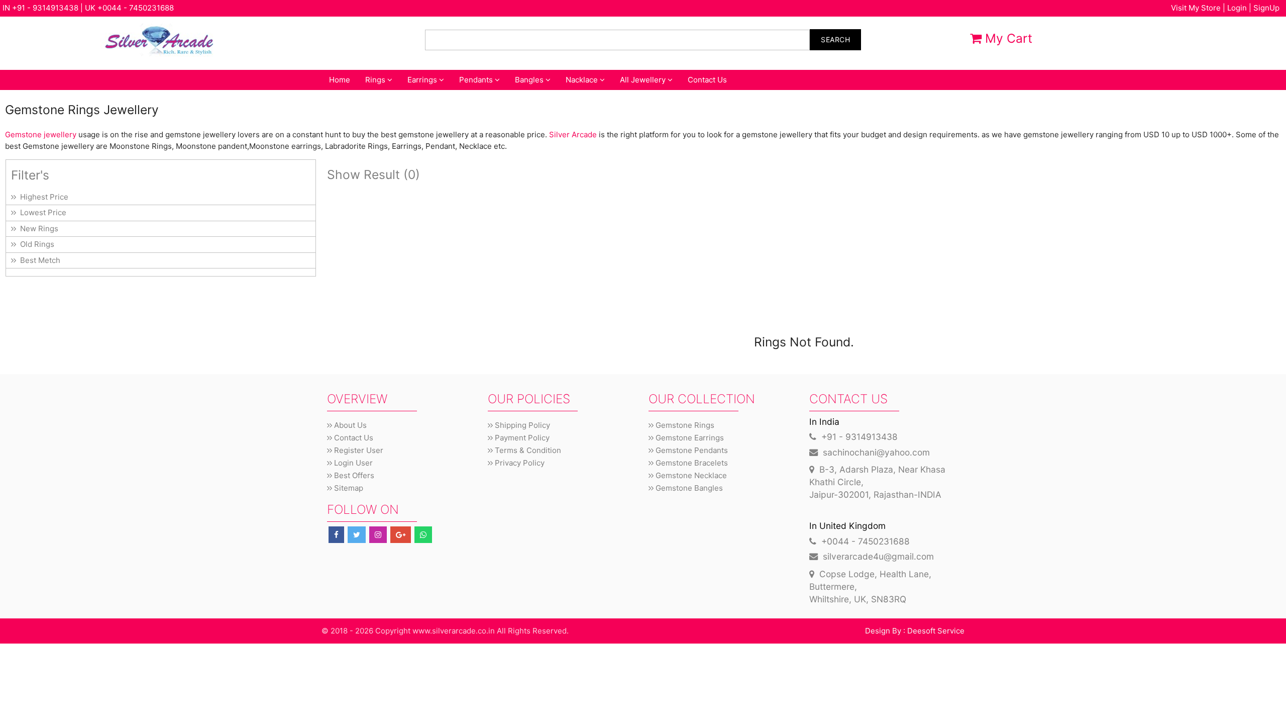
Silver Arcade (573, 134)
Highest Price (42, 197)
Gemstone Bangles (688, 488)
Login (1237, 8)
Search (835, 39)
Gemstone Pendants (691, 450)
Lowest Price (41, 212)
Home (339, 79)
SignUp (1266, 8)
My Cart (1007, 38)
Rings (376, 79)
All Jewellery (644, 79)
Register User (357, 450)
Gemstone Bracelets (691, 463)
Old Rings (35, 244)
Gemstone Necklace (690, 475)
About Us (349, 425)
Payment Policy (521, 437)
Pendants (477, 79)
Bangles (530, 79)
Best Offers (353, 475)
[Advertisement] (628, 257)
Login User (352, 463)
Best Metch (38, 260)
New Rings (37, 228)
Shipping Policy (521, 425)
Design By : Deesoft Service (914, 631)
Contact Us (707, 79)
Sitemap (347, 488)
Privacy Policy (519, 463)
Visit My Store (1196, 8)
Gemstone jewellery (40, 134)
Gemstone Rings (684, 425)
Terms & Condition (527, 450)
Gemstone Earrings (689, 437)
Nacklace (583, 79)
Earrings (423, 79)
